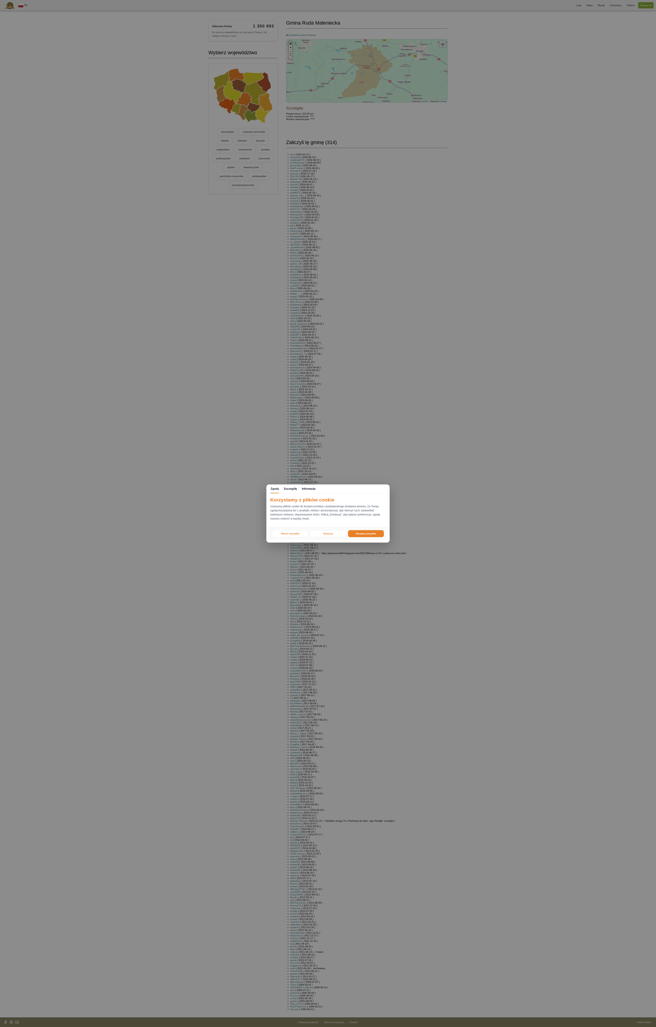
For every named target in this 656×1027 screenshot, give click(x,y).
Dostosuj (328, 533)
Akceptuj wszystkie (366, 533)
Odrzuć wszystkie (290, 533)
